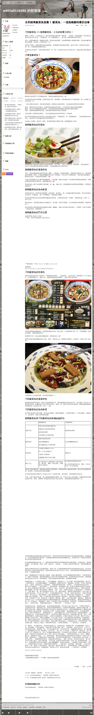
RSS (4, 173)
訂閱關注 (15, 30)
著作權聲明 (32, 707)
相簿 (19, 2)
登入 (79, 713)
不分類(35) (6, 77)
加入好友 (15, 25)
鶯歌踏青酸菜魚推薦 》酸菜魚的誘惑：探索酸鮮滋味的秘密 (13, 119)
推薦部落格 (16, 27)
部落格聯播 (10, 173)
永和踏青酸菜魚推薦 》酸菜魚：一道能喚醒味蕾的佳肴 (13, 110)
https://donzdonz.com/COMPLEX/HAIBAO (39, 268)
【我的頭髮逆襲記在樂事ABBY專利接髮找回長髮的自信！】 (13, 123)
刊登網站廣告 (6, 707)
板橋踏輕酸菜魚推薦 (31, 655)
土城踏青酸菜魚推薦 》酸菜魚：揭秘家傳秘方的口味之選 (45, 677)
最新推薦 (20, 98)
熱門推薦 (20, 101)
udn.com (90, 707)
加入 (83, 713)
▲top (90, 705)
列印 (90, 666)
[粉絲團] (2, 713)
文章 (8, 2)
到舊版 (45, 11)
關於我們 (13, 707)
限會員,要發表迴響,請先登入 (32, 697)
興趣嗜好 (33, 673)
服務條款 (25, 707)
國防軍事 (39, 673)
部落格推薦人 (10, 153)
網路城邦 (87, 713)
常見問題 (19, 707)
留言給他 (15, 32)
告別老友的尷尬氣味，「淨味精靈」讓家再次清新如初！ (45, 675)
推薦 (77, 666)
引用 (83, 666)
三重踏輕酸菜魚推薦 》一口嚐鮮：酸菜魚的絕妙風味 (42, 657)
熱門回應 (13, 101)
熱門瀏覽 (5, 101)
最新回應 (13, 98)
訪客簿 (30, 2)
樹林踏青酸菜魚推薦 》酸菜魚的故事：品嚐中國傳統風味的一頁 (13, 128)
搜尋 (21, 67)
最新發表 (5, 98)
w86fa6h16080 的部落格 (22, 11)
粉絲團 (6, 713)
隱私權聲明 (39, 707)
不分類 (52, 673)
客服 (44, 707)
